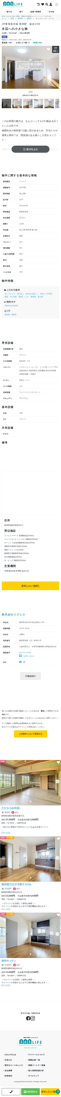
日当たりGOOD (46, 294)
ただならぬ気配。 (11, 808)
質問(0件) (37, 42)
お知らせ (8, 1060)
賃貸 (12, 18)
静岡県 (20, 18)
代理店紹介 (30, 676)
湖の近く (20, 294)
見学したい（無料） (30, 586)
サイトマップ (33, 1075)
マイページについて (36, 1054)
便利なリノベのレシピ (14, 1065)
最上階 (40, 297)
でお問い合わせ (28, 656)
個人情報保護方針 (36, 1070)
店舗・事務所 (35, 11)
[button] (57, 781)
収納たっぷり (23, 297)
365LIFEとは (10, 1054)
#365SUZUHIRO (11, 306)
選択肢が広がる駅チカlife (16, 884)
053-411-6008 (25, 653)
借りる (9, 11)
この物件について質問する (30, 733)
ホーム (4, 18)
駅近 (6, 297)
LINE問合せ (31, 1091)
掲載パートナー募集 (36, 1065)
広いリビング (10, 294)
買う (21, 11)
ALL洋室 (13, 297)
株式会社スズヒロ (13, 614)
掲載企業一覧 (34, 1060)
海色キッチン (8, 960)
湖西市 (29, 18)
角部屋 (33, 297)
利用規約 (8, 1075)
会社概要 (8, 1070)
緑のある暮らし (32, 294)
